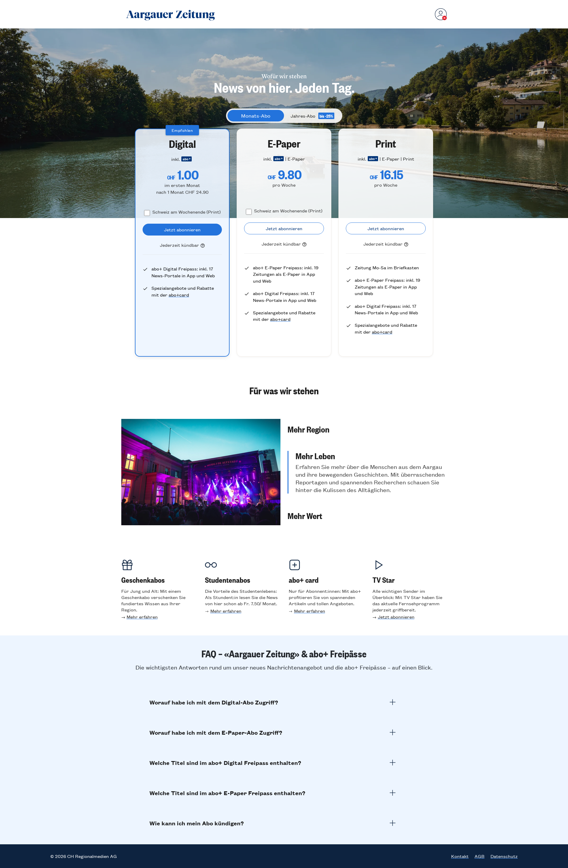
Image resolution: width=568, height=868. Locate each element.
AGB (480, 856)
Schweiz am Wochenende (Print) (186, 212)
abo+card (179, 295)
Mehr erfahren (142, 617)
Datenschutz (504, 856)
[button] (367, 429)
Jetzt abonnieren (396, 617)
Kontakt (460, 856)
